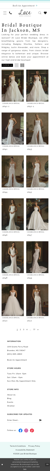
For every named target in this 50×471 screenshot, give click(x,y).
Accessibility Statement (25, 450)
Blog (9, 398)
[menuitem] (5, 13)
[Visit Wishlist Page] (45, 13)
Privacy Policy (34, 446)
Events (10, 402)
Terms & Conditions (18, 446)
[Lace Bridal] (25, 13)
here (24, 469)
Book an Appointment (17, 360)
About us (11, 395)
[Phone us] (10, 13)
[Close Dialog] (2, 464)
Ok (47, 464)
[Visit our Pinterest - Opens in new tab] (32, 430)
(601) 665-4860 (14, 354)
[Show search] (39, 13)
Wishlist (11, 406)
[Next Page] (38, 330)
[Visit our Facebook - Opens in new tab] (20, 430)
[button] (5, 13)
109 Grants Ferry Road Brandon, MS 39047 (17, 349)
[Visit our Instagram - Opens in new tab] (26, 430)
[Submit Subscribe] (39, 420)
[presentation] (13, 86)
